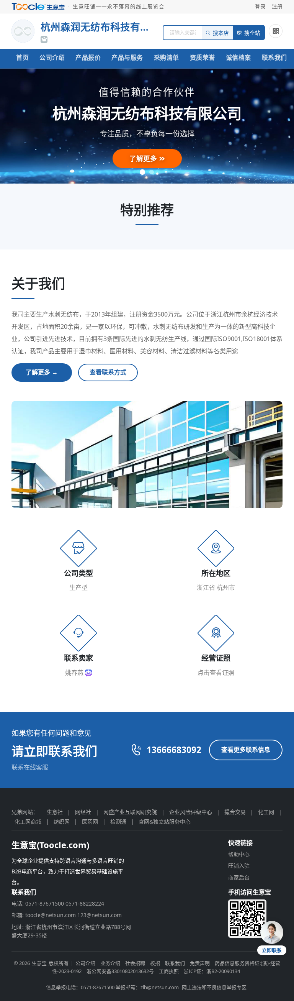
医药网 (90, 821)
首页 (22, 57)
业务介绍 (110, 963)
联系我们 (274, 57)
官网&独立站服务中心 (165, 821)
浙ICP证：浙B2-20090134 (212, 971)
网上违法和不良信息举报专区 (214, 987)
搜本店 (221, 33)
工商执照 (169, 971)
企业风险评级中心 (190, 812)
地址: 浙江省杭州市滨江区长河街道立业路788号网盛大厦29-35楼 (71, 931)
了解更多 (144, 158)
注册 (277, 6)
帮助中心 (239, 854)
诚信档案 (238, 57)
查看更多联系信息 (245, 749)
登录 (260, 6)
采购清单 (166, 57)
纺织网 (62, 821)
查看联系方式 (108, 372)
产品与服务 (127, 57)
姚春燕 (75, 672)
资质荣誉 (202, 57)
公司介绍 (52, 57)
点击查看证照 (216, 672)
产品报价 (88, 57)
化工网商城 (28, 821)
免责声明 (200, 963)
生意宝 (39, 963)
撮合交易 (235, 812)
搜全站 (252, 33)
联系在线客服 (29, 767)
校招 (155, 963)
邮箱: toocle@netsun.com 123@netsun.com (66, 915)
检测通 (118, 821)
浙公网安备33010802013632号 (120, 971)
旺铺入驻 (239, 865)
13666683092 (174, 750)
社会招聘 (135, 963)
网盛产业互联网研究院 (130, 812)
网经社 (83, 812)
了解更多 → (42, 372)
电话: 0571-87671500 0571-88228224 (57, 903)
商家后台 (239, 877)
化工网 (266, 812)
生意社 (55, 812)
